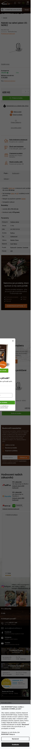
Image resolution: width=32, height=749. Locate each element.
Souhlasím (15, 744)
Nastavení (15, 739)
